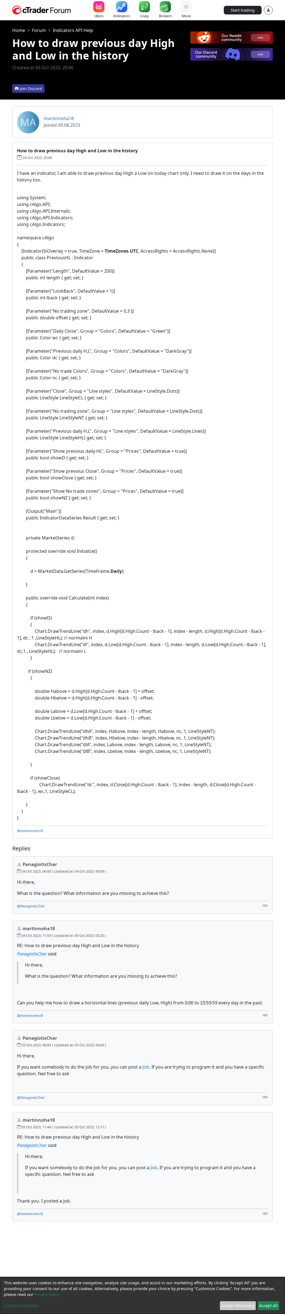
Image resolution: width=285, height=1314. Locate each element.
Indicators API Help (73, 30)
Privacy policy (47, 1294)
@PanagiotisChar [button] (31, 906)
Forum (39, 30)
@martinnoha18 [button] (30, 830)
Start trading (243, 10)
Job (145, 1067)
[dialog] (142, 1295)
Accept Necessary (237, 1305)
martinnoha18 (59, 118)
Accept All (268, 1305)
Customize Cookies (21, 1305)
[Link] (265, 905)
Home (18, 30)
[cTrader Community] (41, 9)
